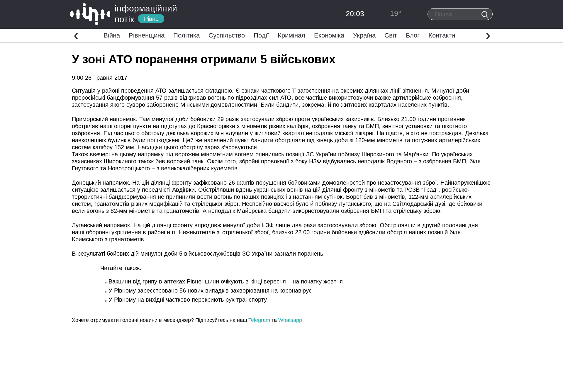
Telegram (259, 320)
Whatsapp (290, 320)
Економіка (329, 35)
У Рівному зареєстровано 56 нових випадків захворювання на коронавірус (210, 290)
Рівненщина (147, 35)
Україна (364, 35)
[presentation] (76, 35)
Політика (186, 35)
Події (261, 35)
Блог (413, 35)
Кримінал (291, 35)
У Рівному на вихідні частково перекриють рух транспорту (187, 299)
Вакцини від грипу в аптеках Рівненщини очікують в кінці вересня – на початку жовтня (225, 281)
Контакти (441, 35)
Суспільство (226, 35)
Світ (390, 35)
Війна (112, 35)
